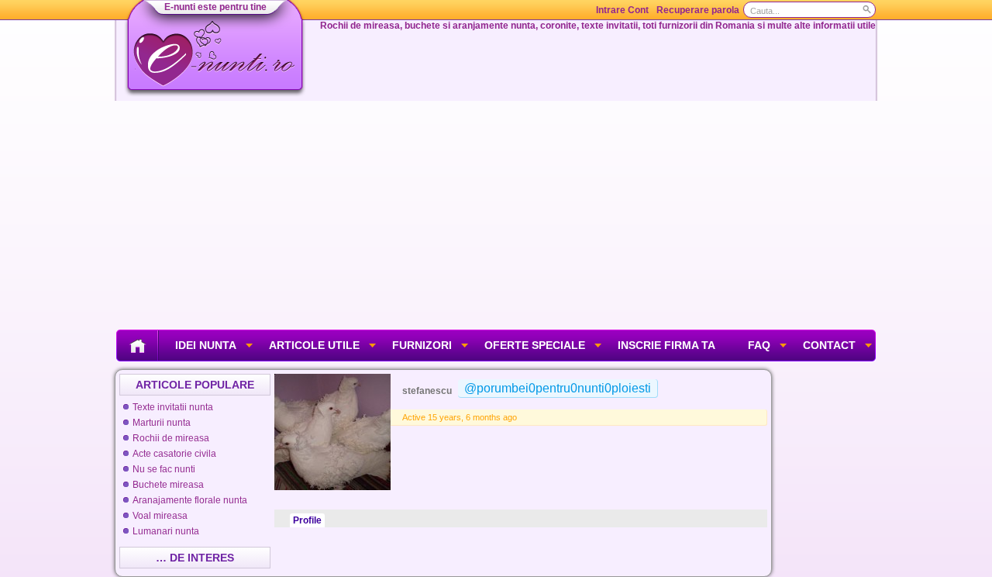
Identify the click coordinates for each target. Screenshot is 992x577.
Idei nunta (205, 345)
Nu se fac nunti (164, 469)
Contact (829, 345)
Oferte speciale (534, 345)
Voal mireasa (160, 515)
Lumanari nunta (166, 531)
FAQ (759, 345)
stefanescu (427, 390)
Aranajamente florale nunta (190, 500)
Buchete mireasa (168, 484)
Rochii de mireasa (171, 438)
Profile (307, 520)
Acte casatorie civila (174, 453)
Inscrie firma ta (666, 345)
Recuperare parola (697, 10)
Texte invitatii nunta (173, 407)
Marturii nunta (162, 422)
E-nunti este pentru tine (215, 7)
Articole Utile (314, 345)
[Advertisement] (496, 213)
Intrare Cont (622, 10)
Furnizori (422, 345)
